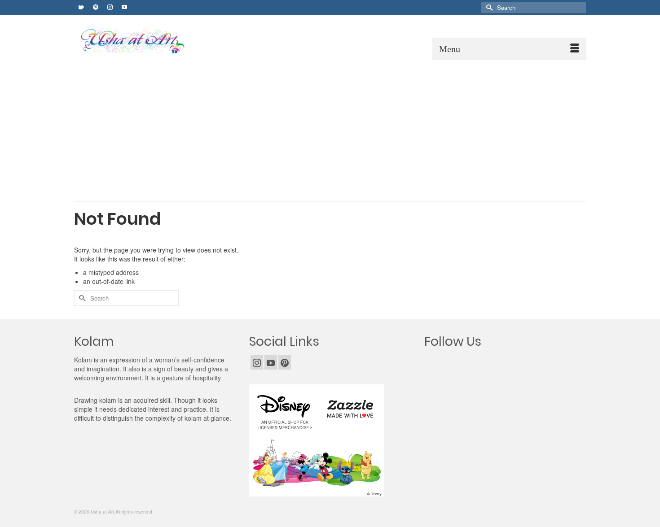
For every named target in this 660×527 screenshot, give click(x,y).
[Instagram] (257, 362)
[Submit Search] (488, 7)
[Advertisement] (330, 127)
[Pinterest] (284, 362)
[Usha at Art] (157, 41)
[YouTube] (270, 362)
